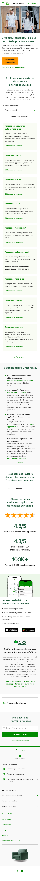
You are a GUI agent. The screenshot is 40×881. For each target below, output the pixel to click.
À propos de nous (8, 830)
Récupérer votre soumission (13, 67)
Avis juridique (6, 819)
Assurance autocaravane (16, 252)
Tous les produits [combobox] (11, 110)
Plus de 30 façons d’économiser (20, 380)
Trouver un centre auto (15, 774)
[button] (10, 61)
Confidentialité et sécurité (11, 814)
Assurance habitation (14, 279)
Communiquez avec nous (16, 769)
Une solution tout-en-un (16, 392)
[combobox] (20, 489)
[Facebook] (17, 871)
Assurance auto (12, 156)
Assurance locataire (14, 327)
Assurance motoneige (15, 228)
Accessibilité (6, 824)
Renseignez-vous (20, 734)
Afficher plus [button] (19, 357)
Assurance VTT (12, 204)
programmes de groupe (16, 458)
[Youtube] (22, 871)
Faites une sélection (10, 105)
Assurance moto (12, 180)
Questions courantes (19, 740)
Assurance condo (13, 301)
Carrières (5, 835)
